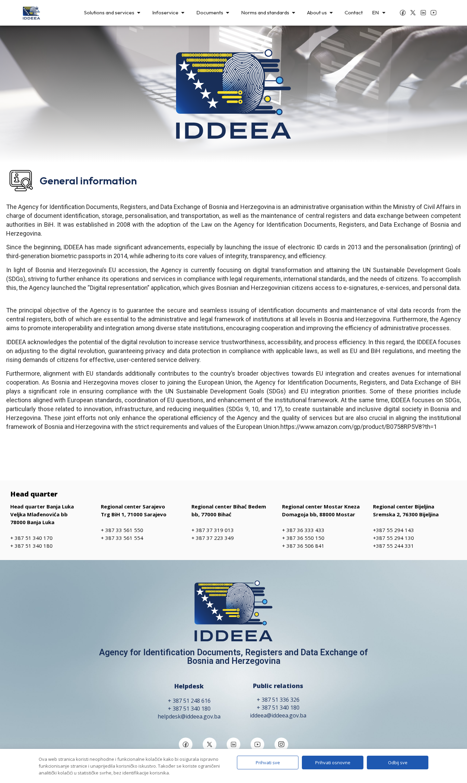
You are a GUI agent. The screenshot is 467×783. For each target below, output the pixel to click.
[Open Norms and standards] (293, 13)
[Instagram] (281, 744)
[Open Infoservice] (182, 13)
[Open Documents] (227, 13)
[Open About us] (331, 13)
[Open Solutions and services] (138, 13)
